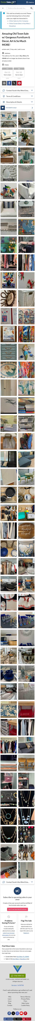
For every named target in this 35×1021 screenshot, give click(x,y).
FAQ (9, 997)
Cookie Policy (25, 1005)
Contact (9, 1005)
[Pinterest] (25, 1013)
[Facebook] (9, 1013)
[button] (17, 90)
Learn (9, 999)
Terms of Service (25, 997)
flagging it (26, 933)
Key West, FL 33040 (23, 956)
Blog (9, 1003)
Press (25, 1001)
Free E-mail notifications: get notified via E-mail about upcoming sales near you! (17, 991)
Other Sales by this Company (18, 21)
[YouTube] (21, 1013)
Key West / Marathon (19, 959)
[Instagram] (17, 1013)
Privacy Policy (25, 999)
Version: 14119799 (17, 985)
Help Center (25, 1003)
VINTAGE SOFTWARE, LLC (22, 979)
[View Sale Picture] (26, 137)
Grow (9, 1001)
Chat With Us (19, 976)
